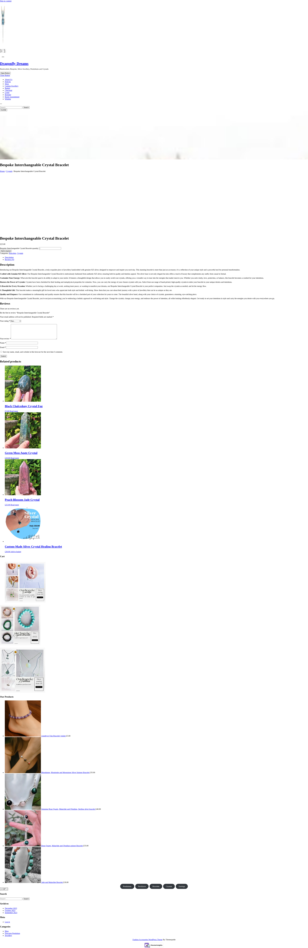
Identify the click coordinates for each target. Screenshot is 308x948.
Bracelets (12, 253)
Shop (7, 84)
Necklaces (142, 886)
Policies (8, 82)
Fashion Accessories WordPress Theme (147, 940)
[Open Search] (1, 103)
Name (3, 343)
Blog (7, 931)
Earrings (182, 886)
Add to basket (6, 251)
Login (7, 93)
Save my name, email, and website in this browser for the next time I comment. (33, 352)
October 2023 (10, 910)
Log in (7, 922)
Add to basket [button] (15, 552)
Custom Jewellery (11, 86)
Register (8, 95)
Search (26, 107)
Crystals (9, 171)
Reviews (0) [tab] (9, 260)
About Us (8, 80)
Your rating (5, 321)
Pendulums (127, 886)
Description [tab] (9, 257)
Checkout (8, 90)
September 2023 (11, 913)
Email (3, 347)
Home (2, 171)
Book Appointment (12, 97)
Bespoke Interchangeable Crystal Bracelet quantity (19, 248)
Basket (7, 88)
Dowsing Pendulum (12, 933)
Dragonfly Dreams (14, 64)
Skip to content (5, 1)
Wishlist (8, 99)
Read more (14, 411)
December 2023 (11, 908)
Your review (5, 339)
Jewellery (8, 936)
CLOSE (3, 110)
